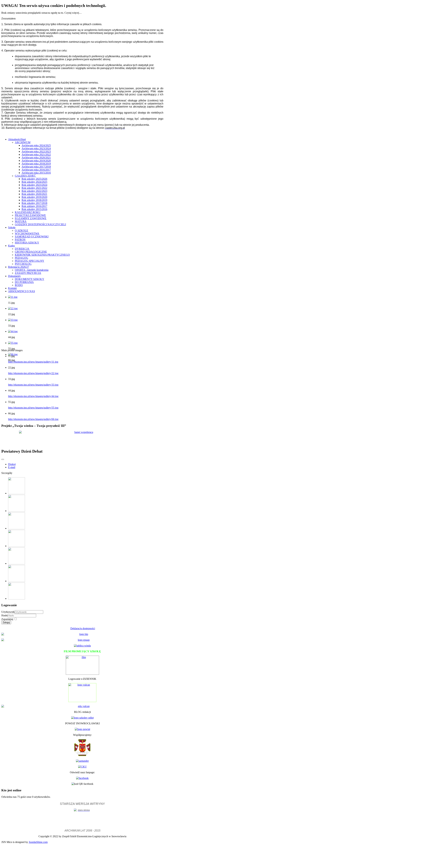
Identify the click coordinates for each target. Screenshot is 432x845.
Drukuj (12, 464)
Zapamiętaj (7, 619)
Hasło (4, 615)
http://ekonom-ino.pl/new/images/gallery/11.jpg (33, 361)
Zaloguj (6, 622)
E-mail (11, 467)
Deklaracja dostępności (82, 628)
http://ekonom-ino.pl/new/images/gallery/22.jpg (33, 373)
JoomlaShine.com (38, 842)
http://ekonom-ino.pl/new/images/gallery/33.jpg (33, 384)
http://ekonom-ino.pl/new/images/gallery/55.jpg (33, 407)
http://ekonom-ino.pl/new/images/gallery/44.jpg (33, 396)
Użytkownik (8, 611)
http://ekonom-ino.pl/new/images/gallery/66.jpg (33, 419)
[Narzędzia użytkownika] (2, 459)
